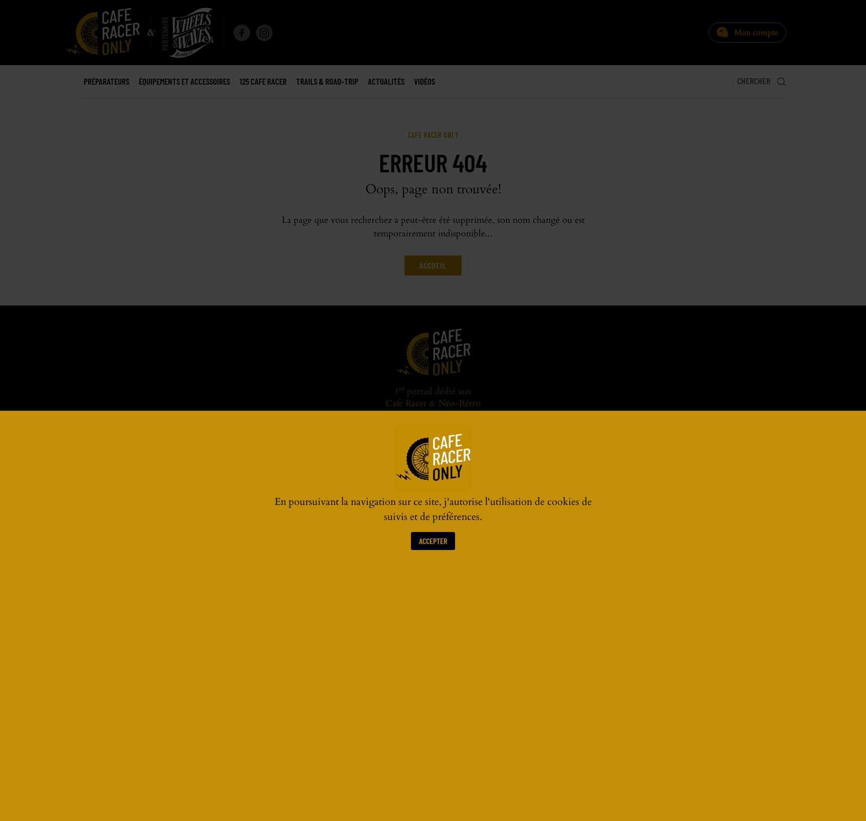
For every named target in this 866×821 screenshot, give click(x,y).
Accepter (433, 540)
